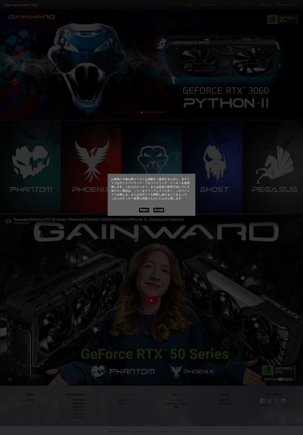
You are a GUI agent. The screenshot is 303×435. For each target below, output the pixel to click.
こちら (138, 190)
